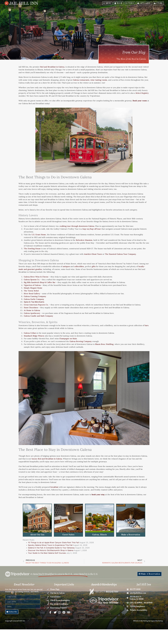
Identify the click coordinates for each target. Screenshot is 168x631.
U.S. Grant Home (39, 234)
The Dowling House (32, 248)
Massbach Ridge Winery (34, 336)
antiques (66, 266)
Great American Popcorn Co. (36, 305)
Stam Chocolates (31, 307)
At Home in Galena (32, 310)
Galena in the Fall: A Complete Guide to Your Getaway (51, 548)
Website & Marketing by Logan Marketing (148, 621)
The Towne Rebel (31, 291)
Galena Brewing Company (81, 341)
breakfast (54, 487)
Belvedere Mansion (84, 240)
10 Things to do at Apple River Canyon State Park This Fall (53, 542)
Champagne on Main (68, 338)
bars (146, 325)
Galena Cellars (30, 333)
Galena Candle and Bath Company (38, 316)
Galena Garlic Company (34, 299)
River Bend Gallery (32, 293)
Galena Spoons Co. (32, 279)
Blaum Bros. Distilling (104, 344)
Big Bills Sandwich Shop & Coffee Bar (39, 282)
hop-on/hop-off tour (92, 229)
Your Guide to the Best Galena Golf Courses (47, 553)
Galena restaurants (81, 80)
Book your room (140, 101)
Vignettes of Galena (32, 285)
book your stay (98, 494)
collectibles (79, 266)
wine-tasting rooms (98, 80)
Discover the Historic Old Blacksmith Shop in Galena (50, 550)
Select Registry (142, 93)
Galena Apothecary (32, 313)
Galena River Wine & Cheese (36, 277)
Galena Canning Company (35, 296)
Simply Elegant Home (33, 288)
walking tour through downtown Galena (77, 226)
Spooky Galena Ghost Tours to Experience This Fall (50, 545)
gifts (94, 266)
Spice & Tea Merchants (34, 302)
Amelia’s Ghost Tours (93, 254)
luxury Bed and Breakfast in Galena (47, 459)
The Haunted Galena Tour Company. (120, 254)
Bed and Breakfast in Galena (52, 67)
